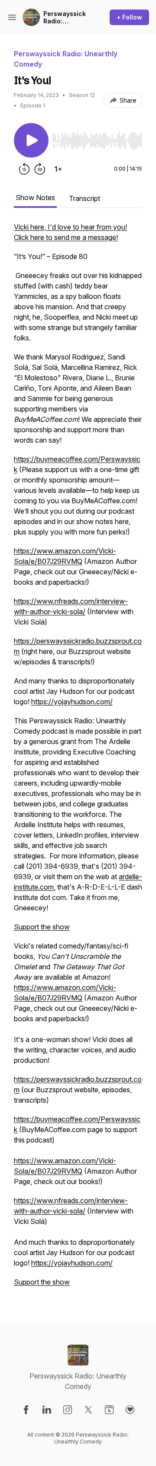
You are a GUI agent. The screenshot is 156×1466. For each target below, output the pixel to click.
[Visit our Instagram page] (67, 1409)
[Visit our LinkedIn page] (46, 1409)
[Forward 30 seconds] (40, 169)
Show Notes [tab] (35, 197)
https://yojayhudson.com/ (72, 701)
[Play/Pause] (31, 140)
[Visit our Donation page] (130, 1409)
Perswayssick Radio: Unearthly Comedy (64, 17)
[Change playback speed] (58, 169)
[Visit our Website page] (109, 1409)
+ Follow (129, 17)
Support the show (42, 926)
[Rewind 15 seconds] (24, 169)
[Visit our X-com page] (88, 1409)
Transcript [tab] (84, 198)
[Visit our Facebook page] (26, 1409)
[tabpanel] (78, 759)
